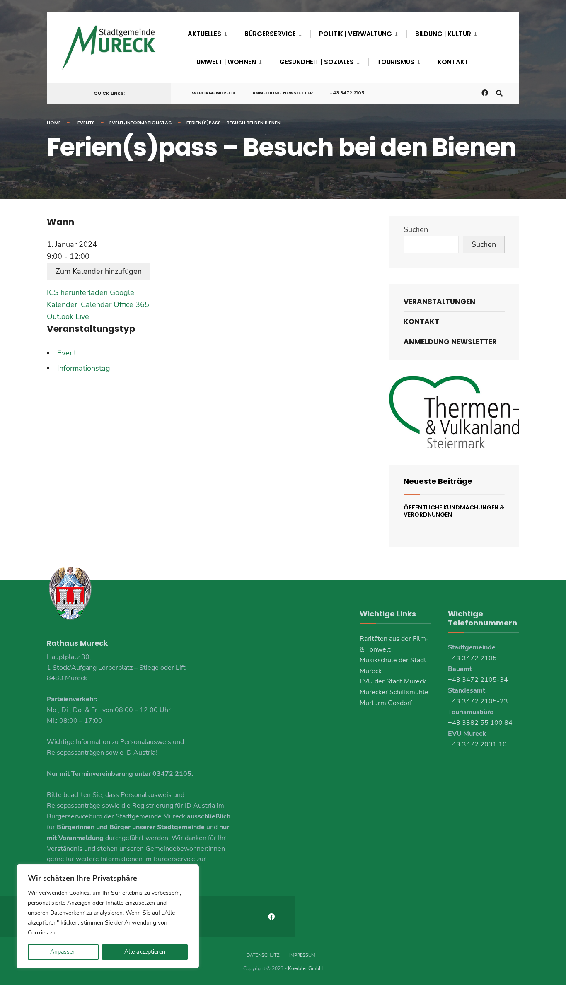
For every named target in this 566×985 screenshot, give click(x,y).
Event (116, 122)
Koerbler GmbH (305, 968)
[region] (108, 916)
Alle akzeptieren (144, 952)
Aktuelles (204, 33)
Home (54, 122)
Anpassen (63, 952)
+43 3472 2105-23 (478, 701)
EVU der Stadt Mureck (393, 681)
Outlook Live (68, 316)
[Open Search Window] (499, 92)
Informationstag (149, 122)
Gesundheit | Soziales (316, 62)
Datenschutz (263, 955)
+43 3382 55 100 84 (480, 722)
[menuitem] (212, 32)
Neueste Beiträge (438, 481)
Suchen (416, 229)
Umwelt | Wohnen (226, 62)
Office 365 (131, 304)
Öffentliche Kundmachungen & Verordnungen (454, 511)
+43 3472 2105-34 (478, 679)
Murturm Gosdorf (386, 702)
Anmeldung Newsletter (282, 92)
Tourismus (395, 62)
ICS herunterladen (77, 292)
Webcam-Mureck (214, 92)
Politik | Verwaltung (355, 33)
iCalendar (95, 304)
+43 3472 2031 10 (477, 744)
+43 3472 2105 (346, 92)
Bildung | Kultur (443, 33)
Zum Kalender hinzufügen (99, 271)
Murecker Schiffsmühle (394, 692)
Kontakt (453, 62)
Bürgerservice (270, 33)
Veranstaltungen (439, 302)
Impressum (302, 955)
